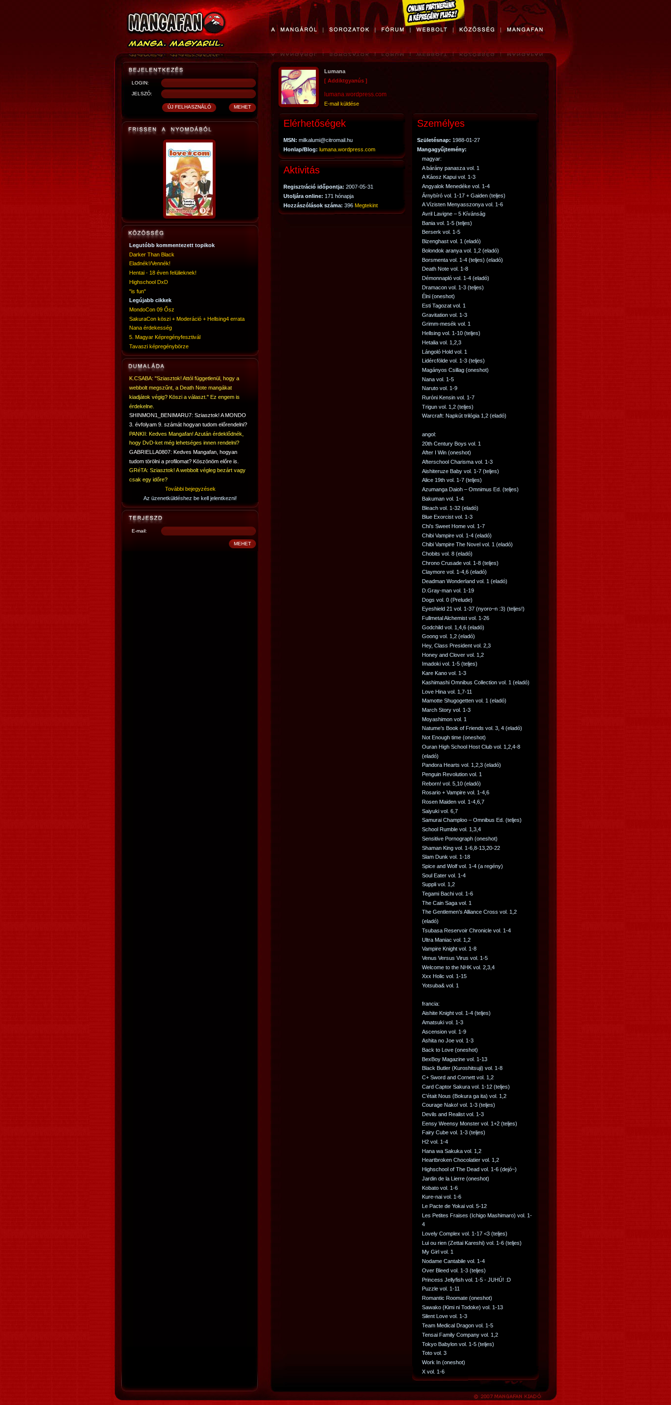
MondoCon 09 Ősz (151, 309)
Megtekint (366, 205)
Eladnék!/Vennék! (149, 263)
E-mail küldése (341, 104)
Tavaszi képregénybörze (159, 346)
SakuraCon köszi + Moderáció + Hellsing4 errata (187, 319)
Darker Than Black (151, 254)
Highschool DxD (148, 282)
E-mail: (139, 531)
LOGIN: (140, 82)
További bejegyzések (190, 489)
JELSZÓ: (142, 93)
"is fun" (137, 291)
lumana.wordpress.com (347, 149)
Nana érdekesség (150, 328)
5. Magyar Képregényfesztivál (164, 337)
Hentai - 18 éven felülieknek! (162, 273)
